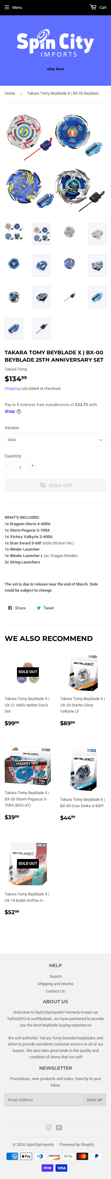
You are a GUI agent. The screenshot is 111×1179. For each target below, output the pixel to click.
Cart (102, 7)
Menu (17, 7)
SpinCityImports (40, 1144)
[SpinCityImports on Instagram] (49, 1128)
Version (12, 427)
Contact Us (55, 991)
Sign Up (94, 1100)
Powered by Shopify (77, 1144)
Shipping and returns (55, 983)
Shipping (12, 388)
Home (10, 93)
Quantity (13, 456)
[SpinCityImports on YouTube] (59, 1128)
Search (55, 976)
